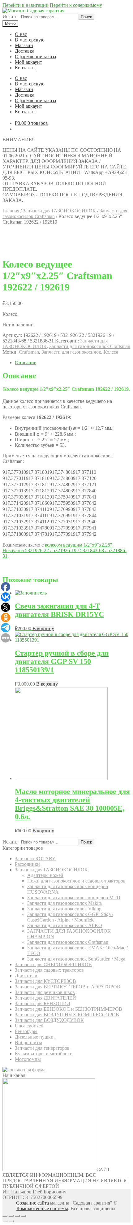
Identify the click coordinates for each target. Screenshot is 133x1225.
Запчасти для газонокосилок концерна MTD (73, 897)
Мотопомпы (28, 1059)
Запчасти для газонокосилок (71, 352)
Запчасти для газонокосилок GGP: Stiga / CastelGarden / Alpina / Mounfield (70, 917)
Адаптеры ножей (45, 875)
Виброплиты (28, 1042)
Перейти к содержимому (76, 5)
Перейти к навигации (25, 5)
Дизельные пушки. (35, 1037)
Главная (10, 210)
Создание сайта (32, 1202)
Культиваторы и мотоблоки (44, 1053)
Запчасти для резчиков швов (45, 992)
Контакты (25, 67)
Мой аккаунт (28, 62)
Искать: (10, 16)
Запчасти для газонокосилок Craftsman (89, 346)
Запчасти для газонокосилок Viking (64, 908)
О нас (21, 34)
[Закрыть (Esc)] (4, 1216)
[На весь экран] (17, 1216)
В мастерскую (30, 39)
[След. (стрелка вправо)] (11, 1221)
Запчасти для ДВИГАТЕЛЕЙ (45, 997)
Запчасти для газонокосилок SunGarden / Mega (76, 958)
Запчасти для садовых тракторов (49, 970)
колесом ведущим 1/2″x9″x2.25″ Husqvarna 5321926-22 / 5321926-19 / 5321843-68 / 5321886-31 (64, 550)
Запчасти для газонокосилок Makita (64, 903)
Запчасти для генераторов (42, 1048)
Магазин (24, 45)
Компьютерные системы (42, 1208)
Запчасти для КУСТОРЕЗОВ (45, 981)
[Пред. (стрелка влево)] (4, 1221)
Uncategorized (29, 1025)
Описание (25, 362)
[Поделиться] (11, 1216)
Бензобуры (26, 1031)
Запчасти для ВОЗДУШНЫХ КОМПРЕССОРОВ (67, 1014)
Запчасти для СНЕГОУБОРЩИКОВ (53, 964)
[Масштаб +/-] (23, 1216)
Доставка (24, 51)
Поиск (86, 17)
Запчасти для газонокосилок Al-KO (64, 925)
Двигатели (26, 975)
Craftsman (29, 352)
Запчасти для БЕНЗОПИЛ (42, 1003)
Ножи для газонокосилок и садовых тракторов (76, 880)
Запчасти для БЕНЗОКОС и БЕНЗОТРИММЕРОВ (68, 1009)
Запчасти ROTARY (35, 858)
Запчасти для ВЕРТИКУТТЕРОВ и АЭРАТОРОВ (67, 986)
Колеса (111, 352)
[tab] (73, 362)
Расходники (27, 864)
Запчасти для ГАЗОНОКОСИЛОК (59, 210)
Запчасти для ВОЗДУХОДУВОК (49, 1020)
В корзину (43, 628)
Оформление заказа (35, 56)
